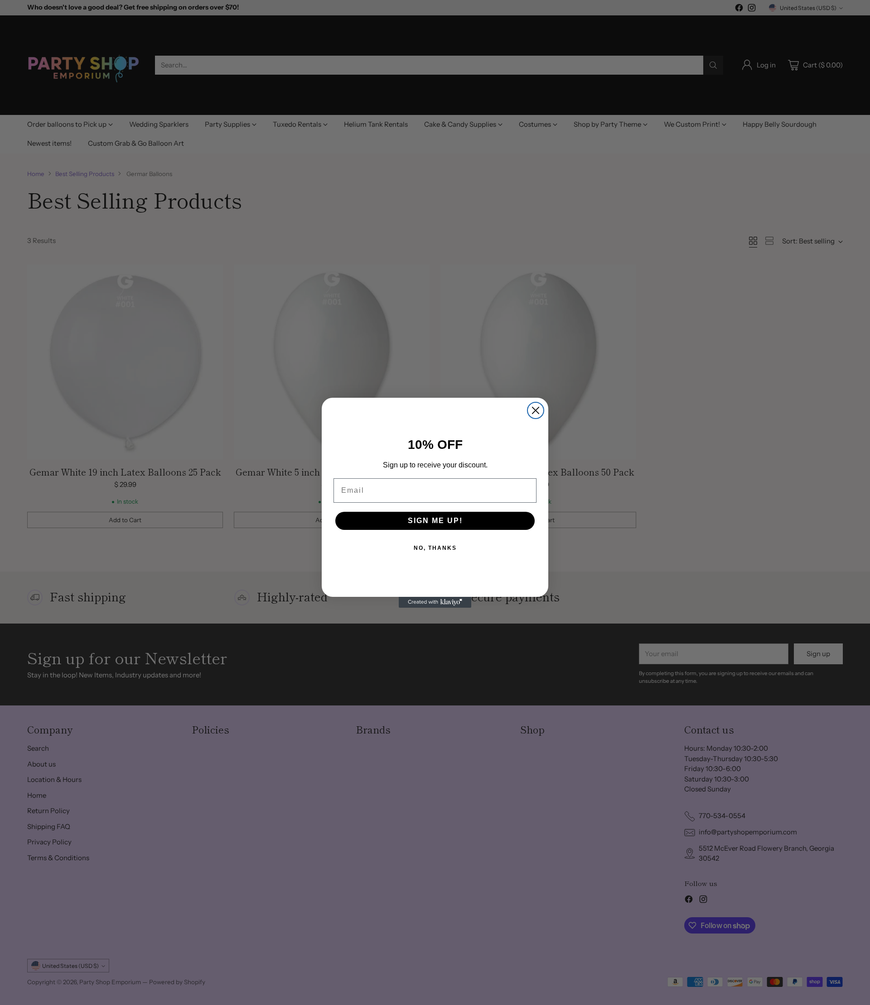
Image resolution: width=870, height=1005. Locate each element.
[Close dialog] (535, 410)
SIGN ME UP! (435, 520)
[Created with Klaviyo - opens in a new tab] (435, 602)
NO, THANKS (435, 548)
